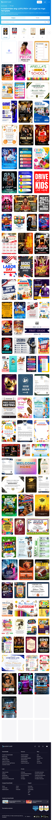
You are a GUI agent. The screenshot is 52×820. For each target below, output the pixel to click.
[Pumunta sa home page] (5, 2)
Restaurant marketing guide (8, 778)
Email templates (24, 756)
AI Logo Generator (39, 777)
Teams (38, 759)
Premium (39, 756)
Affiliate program (5, 759)
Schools (38, 761)
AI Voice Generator (39, 773)
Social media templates (26, 758)
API (28, 792)
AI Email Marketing (25, 775)
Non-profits (39, 763)
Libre (38, 754)
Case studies (5, 758)
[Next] (49, 32)
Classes (3, 773)
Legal (29, 794)
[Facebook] (35, 746)
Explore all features (25, 763)
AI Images (23, 778)
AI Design (23, 772)
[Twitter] (43, 746)
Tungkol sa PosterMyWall (7, 754)
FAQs (29, 791)
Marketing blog (5, 777)
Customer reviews (6, 764)
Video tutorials (5, 772)
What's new (4, 756)
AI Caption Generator (39, 778)
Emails (37, 17)
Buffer (17, 787)
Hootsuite (18, 789)
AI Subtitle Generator (39, 772)
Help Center (30, 787)
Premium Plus (40, 758)
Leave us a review (6, 761)
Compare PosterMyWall (7, 783)
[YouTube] (47, 746)
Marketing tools (24, 761)
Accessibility (30, 789)
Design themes (24, 759)
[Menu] (49, 2)
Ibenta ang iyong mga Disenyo (8, 763)
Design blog (4, 775)
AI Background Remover (40, 775)
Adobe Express (5, 789)
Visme (17, 786)
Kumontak (30, 786)
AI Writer (23, 777)
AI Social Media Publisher (26, 773)
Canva (3, 786)
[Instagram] (39, 746)
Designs (13, 17)
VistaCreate (4, 787)
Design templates (24, 754)
